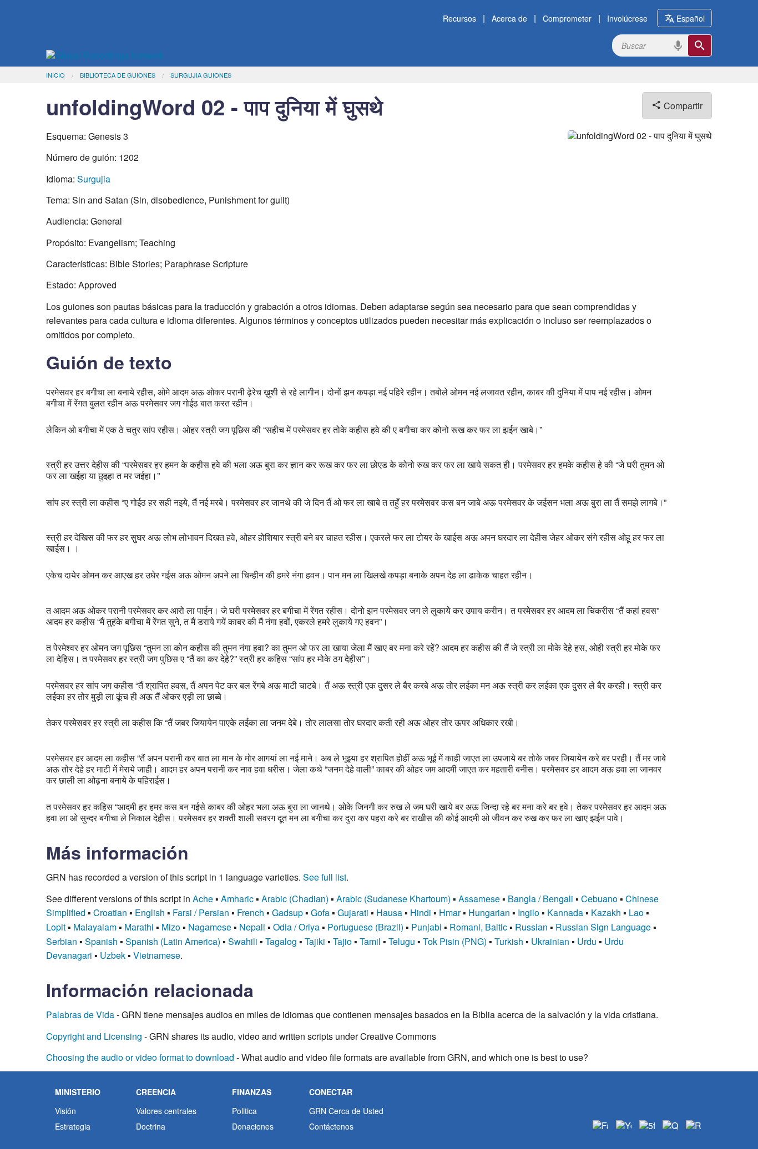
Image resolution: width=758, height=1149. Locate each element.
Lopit (55, 927)
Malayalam (95, 927)
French (250, 912)
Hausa (389, 912)
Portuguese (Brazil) (365, 927)
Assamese (479, 898)
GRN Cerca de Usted (346, 1110)
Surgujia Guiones (200, 74)
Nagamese (209, 927)
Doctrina (150, 1126)
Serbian (61, 941)
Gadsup (287, 912)
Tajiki (315, 941)
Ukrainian (550, 941)
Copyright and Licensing (94, 1036)
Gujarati (352, 912)
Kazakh (606, 912)
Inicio (55, 74)
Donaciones (253, 1126)
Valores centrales (166, 1110)
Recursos (459, 18)
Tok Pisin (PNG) (455, 941)
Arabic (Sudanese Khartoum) (393, 898)
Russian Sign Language (603, 927)
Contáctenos (331, 1126)
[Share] (670, 1125)
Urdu (587, 941)
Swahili (242, 941)
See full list (324, 877)
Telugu (401, 941)
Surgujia (93, 178)
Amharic (237, 898)
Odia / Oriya (296, 927)
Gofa (320, 912)
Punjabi (426, 927)
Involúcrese (627, 18)
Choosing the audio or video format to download (140, 1057)
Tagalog (281, 941)
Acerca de (509, 18)
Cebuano (599, 898)
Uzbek (112, 955)
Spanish (101, 941)
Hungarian (489, 912)
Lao (636, 912)
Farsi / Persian (201, 912)
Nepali (252, 927)
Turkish (508, 941)
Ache (203, 898)
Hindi (420, 912)
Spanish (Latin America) (172, 941)
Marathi (139, 927)
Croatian (110, 912)
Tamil (370, 941)
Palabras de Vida (80, 1014)
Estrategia (72, 1126)
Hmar (450, 912)
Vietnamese (156, 955)
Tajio (342, 941)
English (150, 912)
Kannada (565, 912)
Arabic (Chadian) (295, 898)
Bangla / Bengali (540, 898)
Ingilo (528, 912)
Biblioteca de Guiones (117, 74)
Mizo (170, 927)
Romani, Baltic (478, 927)
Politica (244, 1110)
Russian (531, 927)
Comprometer (567, 18)
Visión (65, 1110)
